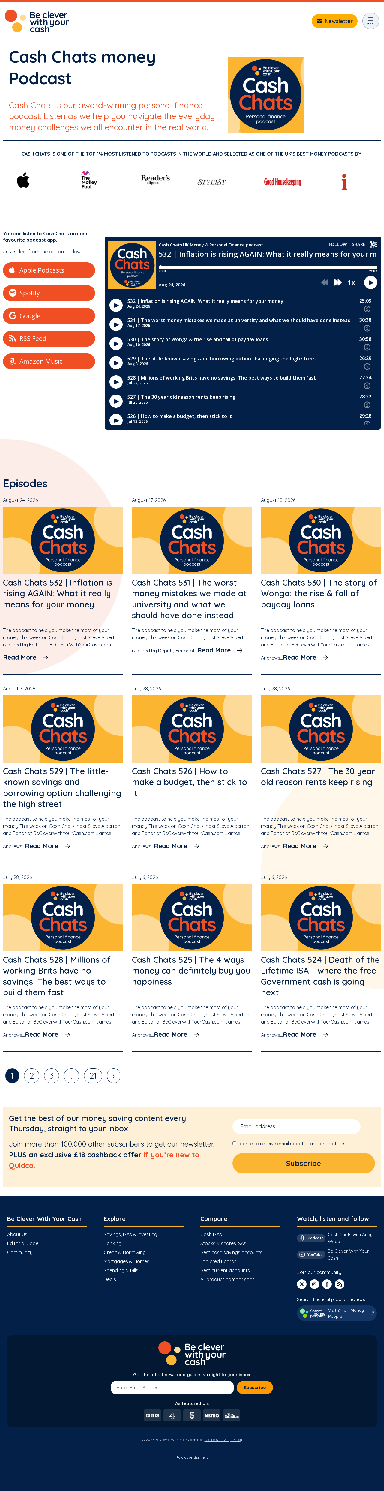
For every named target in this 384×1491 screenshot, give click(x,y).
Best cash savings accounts (231, 1252)
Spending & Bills (121, 1270)
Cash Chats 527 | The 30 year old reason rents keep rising (318, 776)
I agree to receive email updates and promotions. (292, 1144)
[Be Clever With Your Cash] (37, 21)
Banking (113, 1243)
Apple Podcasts (42, 270)
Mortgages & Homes (126, 1261)
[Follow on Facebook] (327, 1284)
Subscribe (255, 1387)
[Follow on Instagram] (314, 1284)
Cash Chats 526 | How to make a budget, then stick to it (189, 782)
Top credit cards (218, 1261)
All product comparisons (227, 1279)
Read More (19, 657)
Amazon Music (41, 361)
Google (30, 316)
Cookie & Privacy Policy (223, 1439)
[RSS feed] (339, 1284)
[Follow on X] (302, 1284)
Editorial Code (22, 1243)
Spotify (30, 293)
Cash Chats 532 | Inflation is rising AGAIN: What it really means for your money (57, 593)
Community (20, 1252)
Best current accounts (225, 1270)
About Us (17, 1234)
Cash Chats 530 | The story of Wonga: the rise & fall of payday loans (319, 593)
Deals (110, 1279)
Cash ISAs (211, 1234)
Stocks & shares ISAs (223, 1243)
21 (93, 1075)
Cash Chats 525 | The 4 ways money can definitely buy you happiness (191, 970)
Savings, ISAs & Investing (130, 1234)
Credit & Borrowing (125, 1252)
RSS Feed (33, 338)
